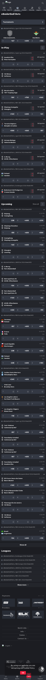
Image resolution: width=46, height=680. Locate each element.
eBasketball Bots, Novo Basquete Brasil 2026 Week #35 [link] (21, 69)
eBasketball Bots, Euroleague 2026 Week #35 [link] (18, 186)
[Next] (44, 34)
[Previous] (2, 34)
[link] (10, 3)
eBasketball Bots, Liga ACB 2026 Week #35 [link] (17, 136)
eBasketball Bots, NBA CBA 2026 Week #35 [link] (17, 103)
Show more (21, 585)
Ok (23, 673)
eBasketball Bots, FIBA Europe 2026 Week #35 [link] (18, 169)
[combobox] (7, 646)
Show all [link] (36, 204)
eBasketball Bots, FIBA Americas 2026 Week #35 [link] (19, 527)
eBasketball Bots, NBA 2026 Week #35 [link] (16, 119)
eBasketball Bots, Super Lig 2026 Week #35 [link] (17, 53)
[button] (23, 53)
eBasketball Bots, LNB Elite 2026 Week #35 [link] (17, 152)
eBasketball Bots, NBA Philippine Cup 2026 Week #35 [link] (20, 86)
